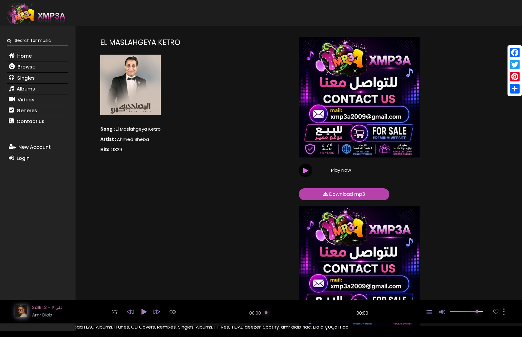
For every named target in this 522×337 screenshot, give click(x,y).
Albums (25, 88)
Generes (26, 110)
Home (24, 55)
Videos (25, 99)
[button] (115, 311)
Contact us (29, 121)
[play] (496, 312)
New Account (34, 147)
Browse (25, 66)
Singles (25, 78)
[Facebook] (515, 52)
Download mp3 (346, 194)
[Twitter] (515, 65)
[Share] (515, 89)
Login (22, 158)
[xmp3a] (35, 13)
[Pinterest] (515, 77)
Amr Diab (42, 315)
